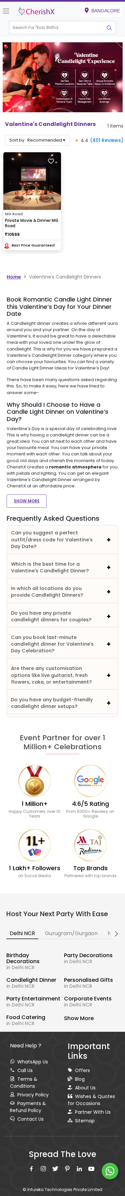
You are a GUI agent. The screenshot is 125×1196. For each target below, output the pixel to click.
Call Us (25, 1070)
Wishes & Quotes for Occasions (91, 1100)
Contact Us (30, 1119)
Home (14, 277)
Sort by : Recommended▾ (37, 140)
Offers (82, 1070)
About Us (85, 1087)
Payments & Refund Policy (28, 1107)
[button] (56, 27)
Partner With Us (93, 1112)
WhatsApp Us (32, 1061)
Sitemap (85, 1120)
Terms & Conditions (23, 1082)
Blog (80, 1079)
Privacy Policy (33, 1094)
